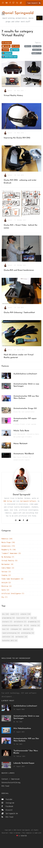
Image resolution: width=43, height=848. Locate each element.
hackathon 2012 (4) (9, 640)
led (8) (33, 618)
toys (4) (5, 629)
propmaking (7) (34, 621)
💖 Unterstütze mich (9, 56)
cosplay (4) (35, 625)
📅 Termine (14, 49)
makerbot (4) (28, 629)
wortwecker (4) (21, 636)
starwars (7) (7, 621)
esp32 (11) (15, 614)
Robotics (28, 46)
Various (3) (6, 571)
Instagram (7, 42)
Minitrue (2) (7, 586)
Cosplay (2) (6, 575)
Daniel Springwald (18, 13)
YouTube (7, 46)
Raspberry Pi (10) (9, 549)
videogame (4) (16, 629)
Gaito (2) (5, 590)
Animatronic (37, 49)
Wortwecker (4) (7, 564)
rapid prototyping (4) (11, 633)
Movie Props (37, 46)
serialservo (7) (20, 621)
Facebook (9, 806)
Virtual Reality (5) (9, 560)
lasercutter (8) (22, 618)
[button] (3, 13)
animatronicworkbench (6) (12, 625)
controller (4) (8, 636)
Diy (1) (4, 597)
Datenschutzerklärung (11, 782)
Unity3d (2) (6, 582)
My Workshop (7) (8, 557)
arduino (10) (26, 614)
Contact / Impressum (10, 779)
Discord (5, 49)
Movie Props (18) (8, 542)
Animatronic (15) (8, 546)
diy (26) (5, 614)
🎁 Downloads (6, 53)
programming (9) (8, 618)
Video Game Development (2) (12, 579)
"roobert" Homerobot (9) (11, 553)
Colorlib (24, 835)
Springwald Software (28, 501)
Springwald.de (11, 813)
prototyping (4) (27, 633)
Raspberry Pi (36, 53)
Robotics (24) (7, 539)
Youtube (8, 799)
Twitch (16, 46)
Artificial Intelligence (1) (13, 593)
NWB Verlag (8, 501)
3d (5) (26, 625)
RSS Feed (5, 786)
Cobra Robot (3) (8, 568)
